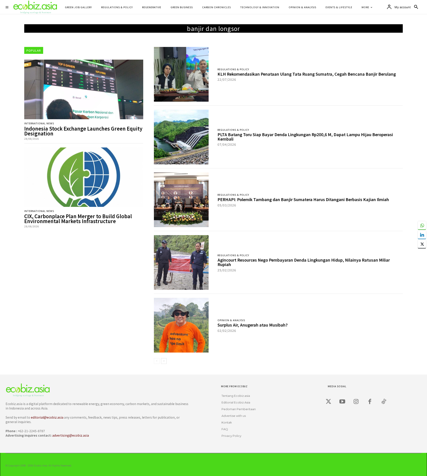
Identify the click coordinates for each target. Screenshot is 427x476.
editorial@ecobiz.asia (47, 417)
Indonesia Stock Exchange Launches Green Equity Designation (83, 131)
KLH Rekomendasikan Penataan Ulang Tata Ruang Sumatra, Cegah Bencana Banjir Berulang (307, 74)
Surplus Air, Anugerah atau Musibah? (253, 325)
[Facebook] (370, 402)
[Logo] (95, 390)
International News (39, 123)
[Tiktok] (384, 402)
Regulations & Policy (233, 69)
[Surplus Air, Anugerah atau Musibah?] (181, 325)
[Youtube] (342, 402)
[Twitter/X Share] (422, 244)
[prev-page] (156, 361)
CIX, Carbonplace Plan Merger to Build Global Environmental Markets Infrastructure (78, 218)
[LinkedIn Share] (422, 235)
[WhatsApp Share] (422, 225)
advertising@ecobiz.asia (70, 435)
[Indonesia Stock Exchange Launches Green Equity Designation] (83, 89)
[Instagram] (356, 402)
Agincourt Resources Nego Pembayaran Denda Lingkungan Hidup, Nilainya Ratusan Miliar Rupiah (304, 262)
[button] (416, 7)
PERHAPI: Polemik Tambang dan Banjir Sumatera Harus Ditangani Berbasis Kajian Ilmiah (303, 199)
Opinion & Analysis (231, 320)
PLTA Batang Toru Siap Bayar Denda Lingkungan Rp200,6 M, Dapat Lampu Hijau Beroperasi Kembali (305, 136)
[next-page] (164, 361)
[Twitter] (328, 402)
